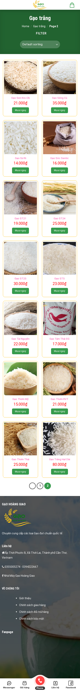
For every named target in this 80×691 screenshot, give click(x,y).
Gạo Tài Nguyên (20, 338)
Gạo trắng (39, 26)
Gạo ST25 (20, 278)
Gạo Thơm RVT (59, 399)
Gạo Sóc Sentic (59, 158)
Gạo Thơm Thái (20, 459)
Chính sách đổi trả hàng (34, 611)
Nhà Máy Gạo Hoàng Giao (19, 575)
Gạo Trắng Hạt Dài (59, 459)
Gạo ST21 (20, 218)
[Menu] (7, 5)
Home (25, 26)
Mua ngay (20, 110)
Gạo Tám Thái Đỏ (60, 338)
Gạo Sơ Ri (20, 158)
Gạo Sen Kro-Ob (20, 97)
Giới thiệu (25, 598)
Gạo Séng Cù (59, 97)
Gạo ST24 (59, 218)
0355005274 (12, 566)
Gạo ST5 (59, 278)
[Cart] (72, 5)
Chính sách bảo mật (31, 618)
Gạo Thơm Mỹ (20, 399)
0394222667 (30, 566)
